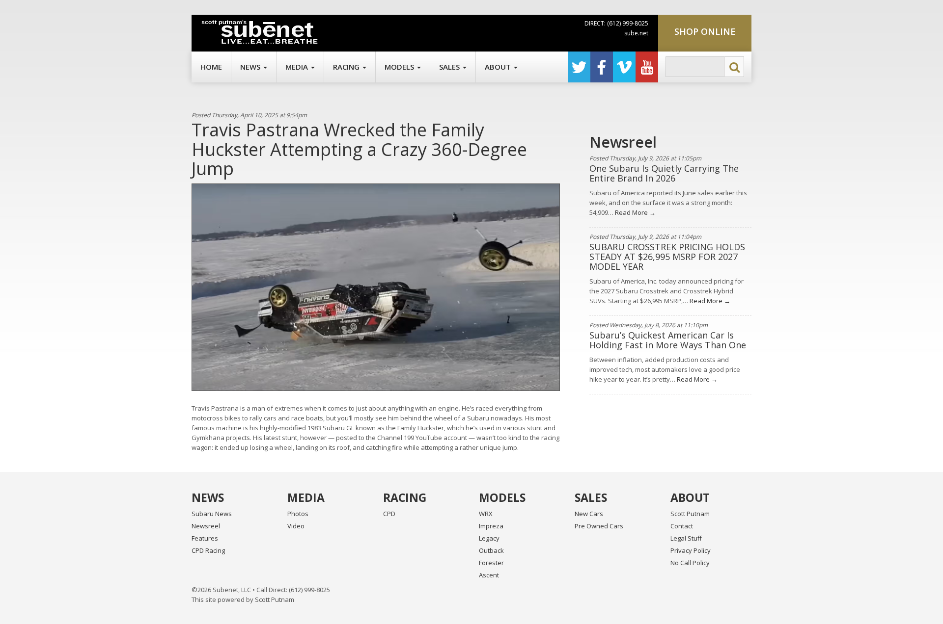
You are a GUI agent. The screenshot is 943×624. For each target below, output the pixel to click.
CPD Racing (208, 550)
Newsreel (206, 525)
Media (297, 67)
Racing (347, 67)
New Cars (589, 513)
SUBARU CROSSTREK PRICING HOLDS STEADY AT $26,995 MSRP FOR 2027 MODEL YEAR (667, 256)
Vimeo (624, 67)
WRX (486, 513)
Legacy (489, 538)
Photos (297, 513)
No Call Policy (690, 562)
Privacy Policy (690, 550)
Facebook (601, 67)
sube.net (636, 33)
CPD (389, 513)
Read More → (634, 212)
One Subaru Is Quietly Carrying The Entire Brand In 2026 (664, 173)
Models (400, 67)
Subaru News (212, 513)
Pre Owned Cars (599, 525)
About (499, 67)
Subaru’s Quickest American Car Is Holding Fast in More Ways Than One (667, 340)
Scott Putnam (690, 513)
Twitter (579, 67)
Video (296, 525)
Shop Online (705, 31)
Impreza (491, 525)
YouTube (647, 67)
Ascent (489, 575)
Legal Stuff (686, 538)
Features (205, 538)
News (251, 67)
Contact (681, 525)
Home (211, 67)
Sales (450, 67)
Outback (491, 550)
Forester (491, 562)
